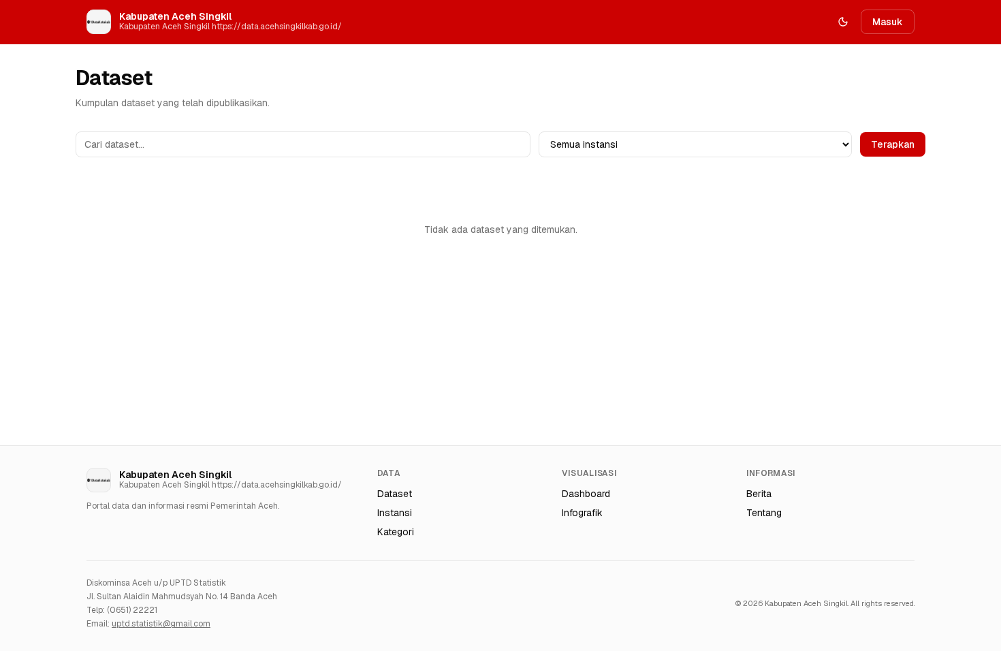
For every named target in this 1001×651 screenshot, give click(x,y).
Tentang (764, 513)
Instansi (394, 513)
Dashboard (586, 494)
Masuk (887, 22)
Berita (759, 494)
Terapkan (893, 144)
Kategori (395, 532)
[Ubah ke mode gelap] (843, 22)
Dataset (394, 494)
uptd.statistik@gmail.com (161, 623)
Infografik (582, 513)
